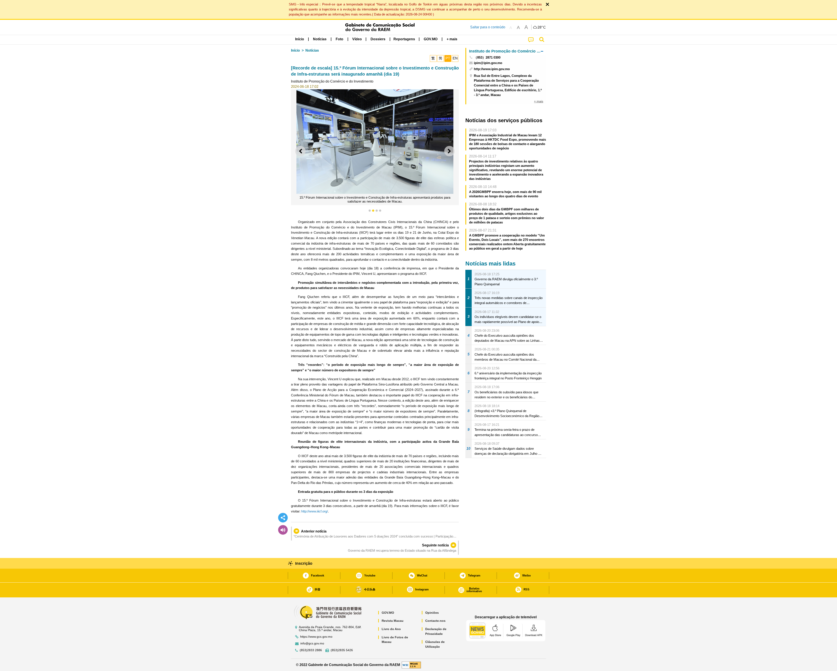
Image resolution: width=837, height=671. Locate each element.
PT (448, 58)
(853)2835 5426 (342, 650)
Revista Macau (392, 620)
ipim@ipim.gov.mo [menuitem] (488, 62)
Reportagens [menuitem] (404, 39)
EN (455, 58)
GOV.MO (388, 612)
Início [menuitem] (299, 39)
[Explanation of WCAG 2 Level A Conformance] (411, 664)
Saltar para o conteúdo (487, 27)
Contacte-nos (435, 620)
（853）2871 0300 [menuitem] (487, 57)
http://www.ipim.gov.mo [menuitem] (492, 69)
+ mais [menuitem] (538, 101)
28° (542, 27)
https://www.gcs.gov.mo (316, 636)
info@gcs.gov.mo (312, 643)
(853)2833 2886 (311, 650)
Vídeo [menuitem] (357, 39)
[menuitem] (320, 39)
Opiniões (432, 612)
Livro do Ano (391, 629)
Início (295, 50)
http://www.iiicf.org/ (314, 511)
